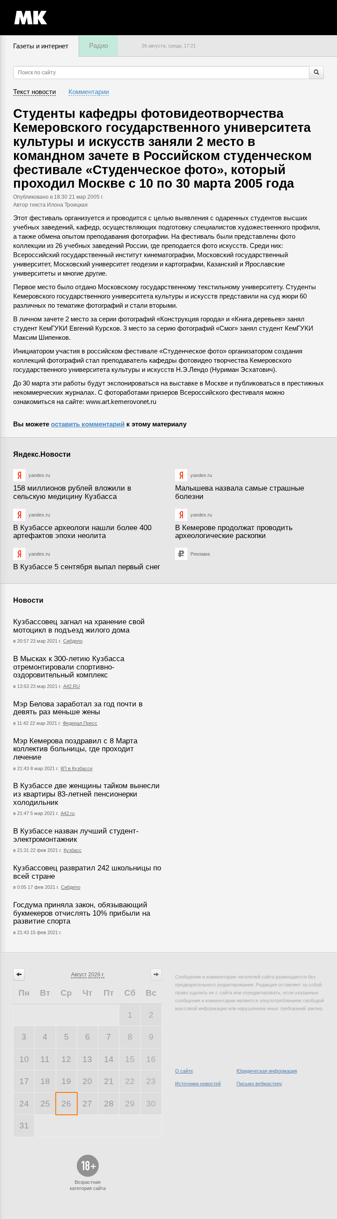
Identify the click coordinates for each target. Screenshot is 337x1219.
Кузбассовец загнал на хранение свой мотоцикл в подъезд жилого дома (79, 626)
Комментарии (88, 91)
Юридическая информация (267, 1070)
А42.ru (68, 813)
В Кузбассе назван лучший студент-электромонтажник (76, 835)
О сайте (184, 1070)
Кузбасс (73, 850)
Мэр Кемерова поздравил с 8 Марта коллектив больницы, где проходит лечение (75, 749)
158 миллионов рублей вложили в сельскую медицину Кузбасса (72, 492)
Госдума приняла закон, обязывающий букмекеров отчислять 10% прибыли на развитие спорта (81, 913)
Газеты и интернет (40, 46)
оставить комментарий (88, 424)
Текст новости (34, 91)
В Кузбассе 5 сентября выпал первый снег (86, 567)
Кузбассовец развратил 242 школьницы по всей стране (87, 872)
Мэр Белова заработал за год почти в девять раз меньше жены (78, 708)
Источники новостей (198, 1083)
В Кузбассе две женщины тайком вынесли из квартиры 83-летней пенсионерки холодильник (86, 794)
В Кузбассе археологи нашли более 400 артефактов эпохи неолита (82, 532)
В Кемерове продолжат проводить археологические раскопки (234, 532)
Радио (98, 45)
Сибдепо (72, 641)
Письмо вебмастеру (259, 1083)
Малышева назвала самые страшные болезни (239, 492)
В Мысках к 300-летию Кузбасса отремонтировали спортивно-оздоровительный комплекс (68, 667)
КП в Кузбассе (77, 768)
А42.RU (71, 686)
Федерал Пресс (80, 723)
